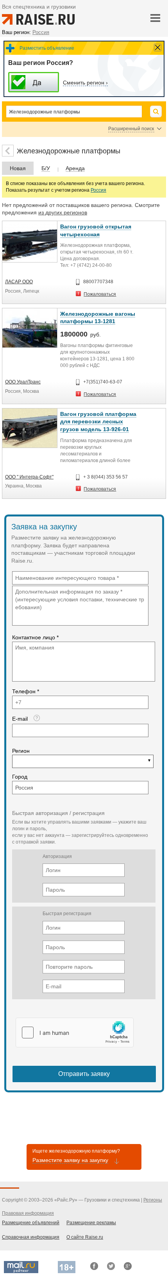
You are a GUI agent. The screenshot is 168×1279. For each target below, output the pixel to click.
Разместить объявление (47, 48)
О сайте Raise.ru (84, 1237)
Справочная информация (30, 1237)
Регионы (152, 1200)
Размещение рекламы (91, 1222)
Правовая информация (28, 1213)
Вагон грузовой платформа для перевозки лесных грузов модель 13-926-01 (98, 421)
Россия (98, 190)
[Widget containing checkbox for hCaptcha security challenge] (75, 1032)
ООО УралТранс (23, 382)
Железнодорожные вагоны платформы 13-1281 (97, 318)
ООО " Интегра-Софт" (29, 477)
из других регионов (62, 212)
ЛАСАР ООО (19, 281)
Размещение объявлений (30, 1222)
